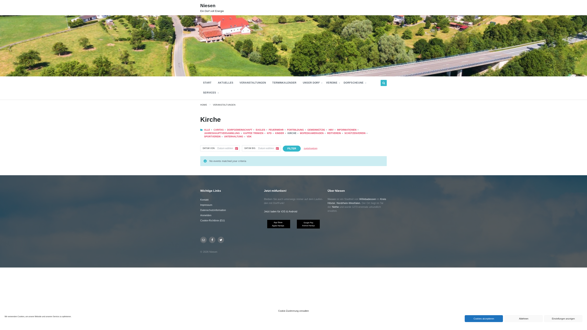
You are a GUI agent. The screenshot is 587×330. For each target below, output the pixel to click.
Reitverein (334, 133)
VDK (249, 136)
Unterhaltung (233, 136)
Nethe (335, 206)
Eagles (260, 130)
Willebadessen (367, 199)
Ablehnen (523, 318)
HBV (331, 130)
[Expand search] (384, 83)
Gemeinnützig (316, 130)
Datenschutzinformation (213, 210)
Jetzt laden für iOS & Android (280, 211)
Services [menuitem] (209, 92)
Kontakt (204, 199)
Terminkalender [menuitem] (284, 82)
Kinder (279, 133)
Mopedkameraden (312, 133)
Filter (291, 148)
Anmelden (205, 215)
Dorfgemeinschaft (239, 130)
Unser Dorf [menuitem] (311, 82)
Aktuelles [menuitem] (225, 82)
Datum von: (209, 148)
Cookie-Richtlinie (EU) (212, 220)
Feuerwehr (276, 130)
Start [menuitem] (207, 82)
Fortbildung (295, 130)
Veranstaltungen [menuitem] (253, 82)
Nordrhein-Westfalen (348, 203)
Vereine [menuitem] (331, 82)
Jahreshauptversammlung (222, 133)
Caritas (219, 130)
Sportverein (212, 136)
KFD (269, 133)
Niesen (207, 5)
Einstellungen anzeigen (563, 318)
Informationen (346, 130)
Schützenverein (354, 133)
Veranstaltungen (224, 105)
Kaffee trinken (253, 133)
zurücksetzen (310, 148)
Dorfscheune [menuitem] (354, 82)
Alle (207, 130)
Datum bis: (250, 148)
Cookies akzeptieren (484, 318)
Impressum (206, 205)
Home (203, 105)
